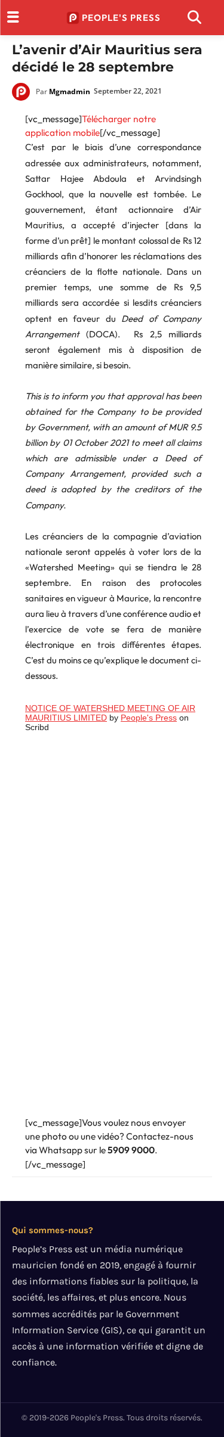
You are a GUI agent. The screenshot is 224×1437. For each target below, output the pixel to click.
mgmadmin (69, 91)
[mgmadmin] (24, 92)
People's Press (149, 717)
